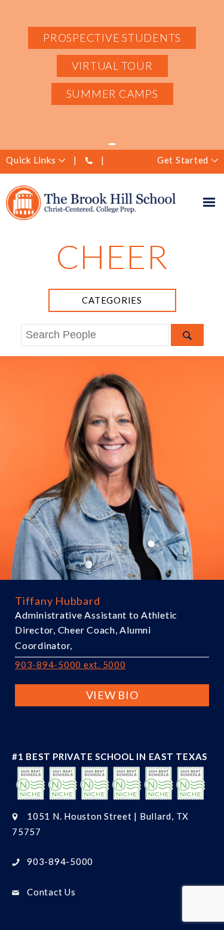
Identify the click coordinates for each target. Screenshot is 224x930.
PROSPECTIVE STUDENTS (112, 37)
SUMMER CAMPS (112, 93)
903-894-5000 (60, 861)
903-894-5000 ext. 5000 (70, 664)
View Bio (112, 695)
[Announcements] (112, 144)
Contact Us (51, 891)
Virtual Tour (112, 65)
